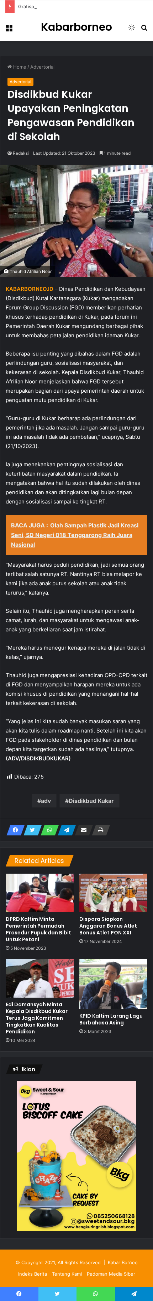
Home (19, 67)
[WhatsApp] (48, 830)
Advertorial (42, 67)
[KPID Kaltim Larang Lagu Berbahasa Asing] (113, 984)
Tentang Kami (67, 1274)
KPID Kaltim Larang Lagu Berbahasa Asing (111, 1019)
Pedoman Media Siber (111, 1274)
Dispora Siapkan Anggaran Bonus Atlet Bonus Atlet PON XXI (108, 925)
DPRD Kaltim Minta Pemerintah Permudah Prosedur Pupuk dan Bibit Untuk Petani (38, 929)
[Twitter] (30, 830)
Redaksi (21, 153)
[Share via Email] (82, 830)
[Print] (99, 830)
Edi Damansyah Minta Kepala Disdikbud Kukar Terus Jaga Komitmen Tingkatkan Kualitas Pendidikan (37, 1018)
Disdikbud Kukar (91, 800)
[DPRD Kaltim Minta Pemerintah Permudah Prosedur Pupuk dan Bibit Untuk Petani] (40, 893)
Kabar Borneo (123, 1262)
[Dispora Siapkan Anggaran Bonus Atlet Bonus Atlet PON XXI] (113, 893)
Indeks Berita (32, 1274)
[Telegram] (65, 830)
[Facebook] (13, 830)
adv (46, 800)
